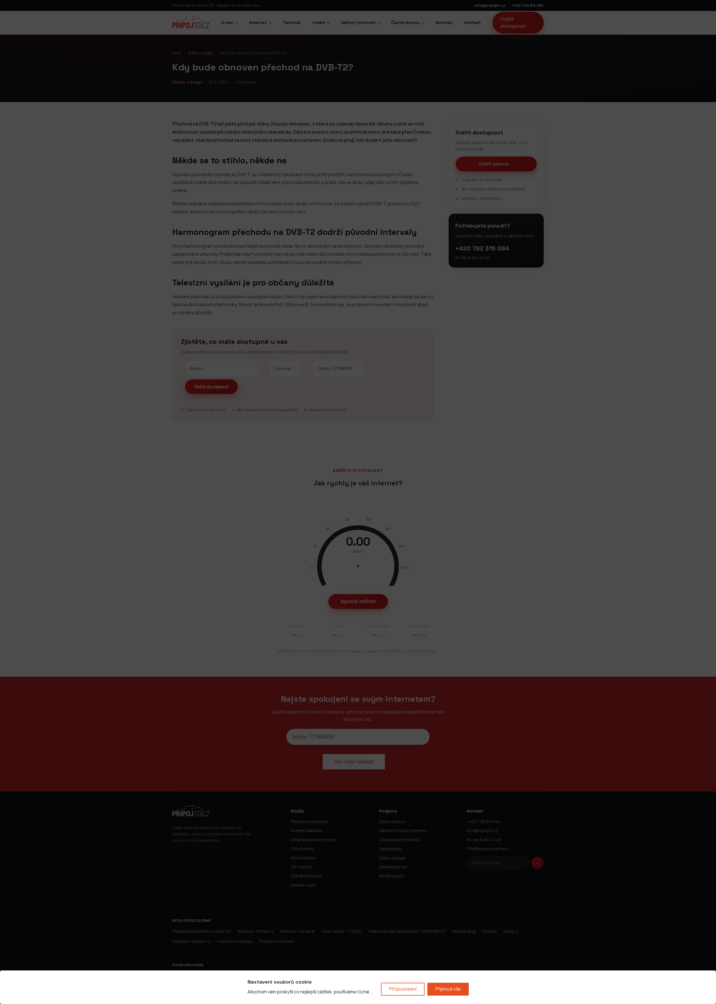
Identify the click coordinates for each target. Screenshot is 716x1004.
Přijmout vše (448, 989)
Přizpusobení (402, 989)
